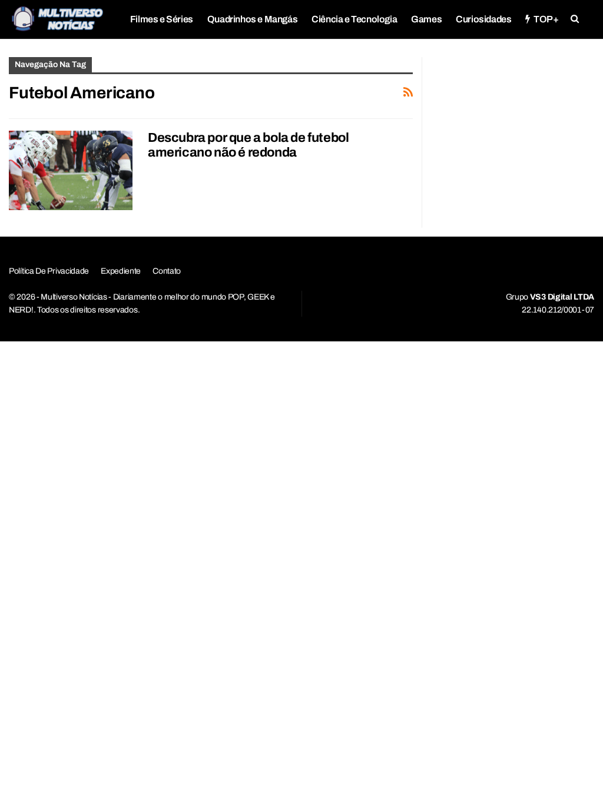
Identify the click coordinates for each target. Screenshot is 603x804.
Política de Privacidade (49, 271)
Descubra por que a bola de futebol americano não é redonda (248, 145)
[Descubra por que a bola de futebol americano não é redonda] (70, 170)
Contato (167, 271)
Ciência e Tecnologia (354, 19)
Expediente (121, 271)
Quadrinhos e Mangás (252, 19)
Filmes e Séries (161, 19)
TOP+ (546, 19)
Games (426, 19)
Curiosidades (483, 19)
